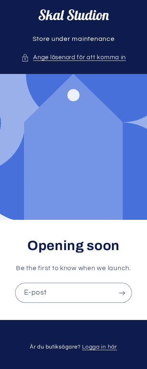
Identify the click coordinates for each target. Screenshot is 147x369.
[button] (73, 57)
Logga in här (99, 347)
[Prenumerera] (122, 293)
